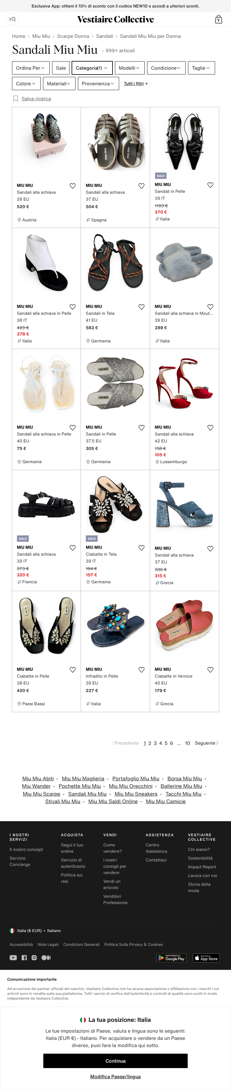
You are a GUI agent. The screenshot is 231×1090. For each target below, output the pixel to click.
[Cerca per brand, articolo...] (12, 19)
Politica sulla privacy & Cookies (133, 944)
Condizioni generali (81, 944)
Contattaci (156, 860)
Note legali (48, 944)
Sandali (104, 36)
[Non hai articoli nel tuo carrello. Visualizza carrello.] (218, 19)
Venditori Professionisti (116, 899)
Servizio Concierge (20, 861)
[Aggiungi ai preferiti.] (72, 186)
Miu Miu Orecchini (130, 786)
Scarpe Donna (73, 36)
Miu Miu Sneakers (136, 794)
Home (18, 36)
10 (187, 743)
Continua (116, 1060)
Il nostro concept (26, 849)
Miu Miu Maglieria (83, 778)
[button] (218, 19)
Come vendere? (112, 848)
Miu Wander (36, 786)
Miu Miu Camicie (166, 801)
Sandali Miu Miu (87, 794)
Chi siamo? (199, 849)
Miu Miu (41, 36)
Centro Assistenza (156, 848)
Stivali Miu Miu (62, 801)
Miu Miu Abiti (38, 778)
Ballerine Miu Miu (181, 786)
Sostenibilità (200, 858)
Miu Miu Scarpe (41, 794)
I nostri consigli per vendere (114, 866)
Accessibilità (21, 944)
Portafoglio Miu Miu (135, 778)
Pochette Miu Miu (80, 786)
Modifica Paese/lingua (115, 1076)
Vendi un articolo (112, 884)
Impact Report (202, 867)
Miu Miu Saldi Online (113, 801)
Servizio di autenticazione (76, 863)
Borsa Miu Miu (185, 778)
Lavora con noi (202, 876)
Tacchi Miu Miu (183, 794)
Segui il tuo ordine (72, 848)
